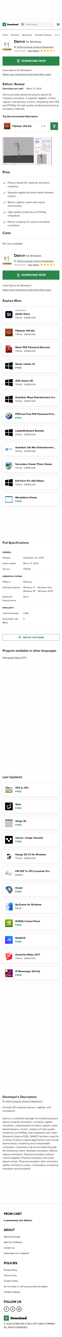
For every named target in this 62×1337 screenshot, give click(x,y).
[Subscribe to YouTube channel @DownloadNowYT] (19, 1308)
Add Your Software (13, 1242)
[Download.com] (10, 24)
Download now (33, 61)
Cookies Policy (11, 1281)
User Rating (33, 50)
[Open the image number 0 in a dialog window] (27, 151)
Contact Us (9, 1248)
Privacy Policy (10, 1269)
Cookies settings (12, 1292)
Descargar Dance (12, 657)
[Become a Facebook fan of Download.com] (6, 1308)
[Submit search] (22, 24)
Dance (27, 41)
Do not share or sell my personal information (26, 1286)
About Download (12, 1236)
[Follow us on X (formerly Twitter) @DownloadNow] (12, 1308)
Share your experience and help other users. (27, 74)
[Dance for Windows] (7, 45)
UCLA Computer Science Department (24, 1101)
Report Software (33, 637)
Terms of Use (10, 1275)
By (34, 47)
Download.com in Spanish (16, 1253)
